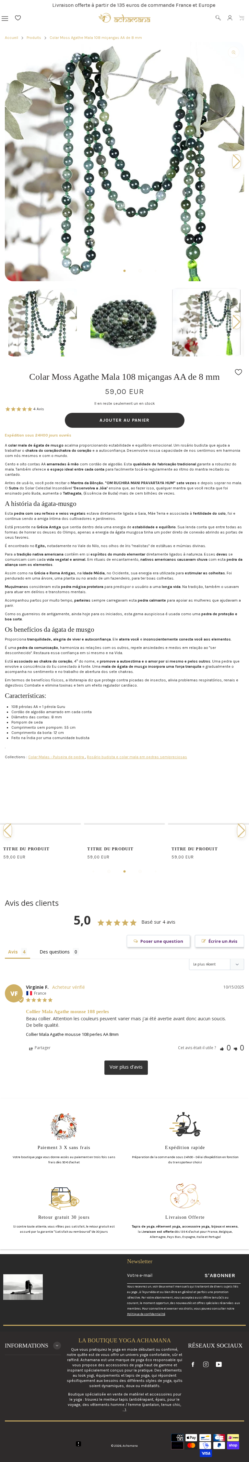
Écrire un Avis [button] (222, 941)
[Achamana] (124, 17)
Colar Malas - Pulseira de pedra (56, 757)
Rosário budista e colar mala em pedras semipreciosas (137, 757)
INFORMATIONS (26, 1345)
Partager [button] (42, 1047)
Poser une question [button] (161, 941)
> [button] (126, 1068)
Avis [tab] (13, 952)
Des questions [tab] (55, 952)
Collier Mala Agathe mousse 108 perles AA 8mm (72, 1034)
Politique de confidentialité (146, 1314)
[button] (236, 322)
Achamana (130, 1445)
